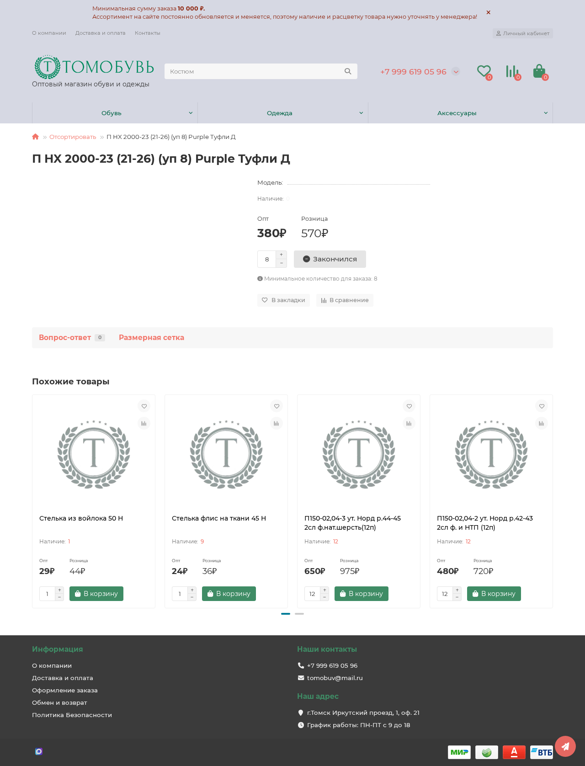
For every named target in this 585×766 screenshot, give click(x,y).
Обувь (111, 113)
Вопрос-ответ (70, 337)
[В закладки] (144, 405)
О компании (49, 33)
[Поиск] (348, 71)
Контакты (147, 33)
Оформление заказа (65, 690)
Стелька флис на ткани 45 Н (219, 518)
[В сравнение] (144, 423)
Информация (57, 649)
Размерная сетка (151, 337)
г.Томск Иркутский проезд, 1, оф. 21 (363, 712)
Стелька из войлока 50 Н (81, 518)
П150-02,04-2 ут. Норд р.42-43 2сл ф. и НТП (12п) (485, 523)
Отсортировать (72, 136)
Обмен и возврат (59, 702)
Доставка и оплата (100, 33)
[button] (285, 614)
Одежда (279, 113)
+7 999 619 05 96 (413, 71)
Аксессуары (457, 113)
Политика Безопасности (72, 714)
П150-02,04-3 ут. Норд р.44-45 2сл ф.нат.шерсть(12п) (352, 523)
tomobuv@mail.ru (335, 677)
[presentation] (33, 500)
